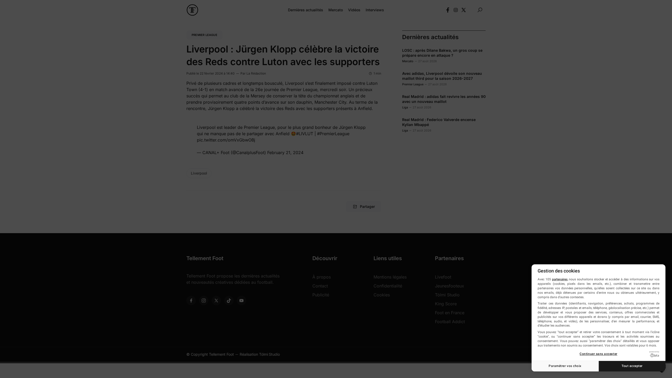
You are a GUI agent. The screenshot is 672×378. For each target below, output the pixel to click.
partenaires (560, 279)
